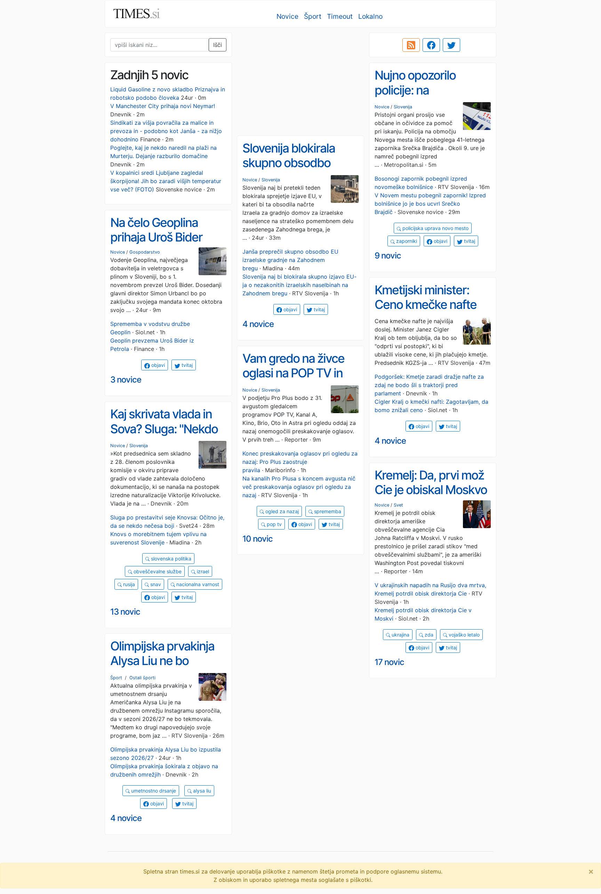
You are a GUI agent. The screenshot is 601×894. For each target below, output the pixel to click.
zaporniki (406, 241)
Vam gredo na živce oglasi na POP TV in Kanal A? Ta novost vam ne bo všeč (293, 380)
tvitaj (469, 241)
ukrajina (399, 635)
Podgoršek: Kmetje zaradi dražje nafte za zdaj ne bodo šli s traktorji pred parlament (429, 385)
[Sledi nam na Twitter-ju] (451, 45)
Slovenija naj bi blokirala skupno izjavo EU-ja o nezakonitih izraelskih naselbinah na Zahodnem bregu (299, 285)
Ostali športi (142, 677)
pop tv (273, 524)
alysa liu (201, 791)
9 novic (388, 256)
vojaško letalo (463, 635)
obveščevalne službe (157, 571)
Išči (217, 44)
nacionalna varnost (197, 584)
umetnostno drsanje (153, 791)
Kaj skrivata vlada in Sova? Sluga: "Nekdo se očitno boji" (164, 429)
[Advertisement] (300, 81)
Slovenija (403, 106)
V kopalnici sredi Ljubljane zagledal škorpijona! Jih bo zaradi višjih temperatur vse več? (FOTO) (165, 181)
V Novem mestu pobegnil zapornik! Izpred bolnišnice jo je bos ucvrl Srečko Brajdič (430, 203)
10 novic (257, 539)
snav (155, 584)
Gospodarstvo (144, 252)
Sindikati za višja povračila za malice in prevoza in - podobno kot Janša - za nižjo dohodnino (166, 131)
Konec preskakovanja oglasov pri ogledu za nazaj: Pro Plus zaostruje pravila (300, 462)
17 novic (389, 662)
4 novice (258, 324)
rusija (128, 584)
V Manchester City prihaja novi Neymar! (162, 105)
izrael (202, 571)
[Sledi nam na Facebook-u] (431, 45)
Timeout (340, 16)
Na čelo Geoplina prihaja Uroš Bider (156, 230)
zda (428, 635)
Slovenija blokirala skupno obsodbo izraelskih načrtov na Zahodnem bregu (295, 170)
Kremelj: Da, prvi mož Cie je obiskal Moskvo (431, 482)
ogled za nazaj (281, 511)
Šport (312, 16)
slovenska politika (170, 558)
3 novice (125, 380)
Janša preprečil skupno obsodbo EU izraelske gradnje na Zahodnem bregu (290, 260)
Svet (398, 505)
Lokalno (370, 16)
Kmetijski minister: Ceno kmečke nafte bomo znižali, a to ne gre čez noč (427, 312)
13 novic (125, 612)
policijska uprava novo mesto (434, 228)
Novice (287, 16)
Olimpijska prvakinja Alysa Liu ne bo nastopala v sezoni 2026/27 (162, 668)
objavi (439, 241)
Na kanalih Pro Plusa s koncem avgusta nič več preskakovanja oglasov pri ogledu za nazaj (298, 487)
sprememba (327, 511)
